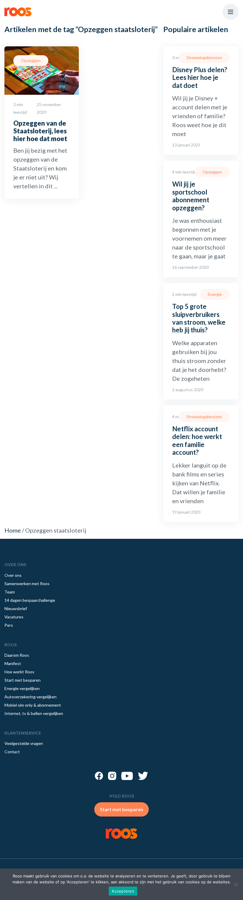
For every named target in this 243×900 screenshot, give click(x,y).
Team (9, 591)
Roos (18, 11)
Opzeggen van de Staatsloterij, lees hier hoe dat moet (40, 131)
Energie (215, 294)
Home (12, 530)
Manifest (12, 663)
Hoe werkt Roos (19, 671)
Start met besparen (22, 680)
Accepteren (123, 891)
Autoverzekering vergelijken (30, 696)
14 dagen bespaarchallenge (29, 600)
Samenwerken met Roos (26, 583)
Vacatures (13, 616)
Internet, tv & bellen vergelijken (33, 713)
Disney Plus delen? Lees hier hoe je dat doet (199, 77)
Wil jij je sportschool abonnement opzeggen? (190, 195)
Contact (12, 751)
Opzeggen (31, 60)
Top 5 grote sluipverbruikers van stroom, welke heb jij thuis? (199, 318)
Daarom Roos (16, 655)
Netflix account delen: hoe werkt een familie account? (197, 440)
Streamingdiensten (204, 57)
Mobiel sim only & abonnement (32, 705)
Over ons (13, 575)
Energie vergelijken (22, 688)
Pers (8, 625)
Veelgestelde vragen (23, 743)
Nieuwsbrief (15, 608)
